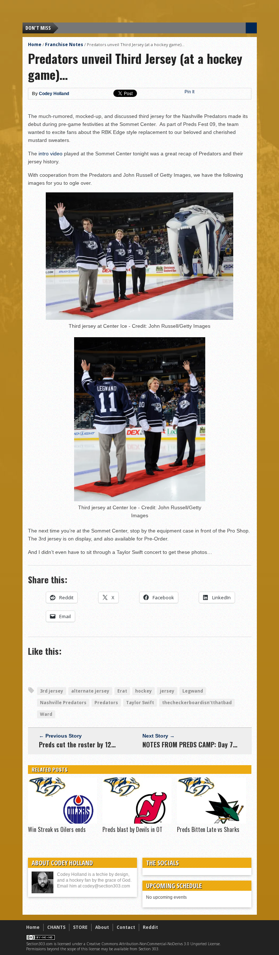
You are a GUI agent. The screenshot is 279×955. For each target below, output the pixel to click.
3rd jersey (51, 691)
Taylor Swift (140, 702)
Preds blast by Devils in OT (132, 829)
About (102, 927)
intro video (50, 153)
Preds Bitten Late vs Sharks (208, 829)
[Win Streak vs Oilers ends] (62, 822)
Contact (126, 927)
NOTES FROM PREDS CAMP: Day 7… (189, 744)
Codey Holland (54, 93)
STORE (80, 927)
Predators (106, 702)
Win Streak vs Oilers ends (57, 829)
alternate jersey (90, 691)
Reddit (150, 927)
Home (34, 44)
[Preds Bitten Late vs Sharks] (211, 822)
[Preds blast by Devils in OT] (136, 822)
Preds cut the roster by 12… (77, 744)
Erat (122, 691)
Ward (46, 714)
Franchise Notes (64, 44)
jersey (167, 691)
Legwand (192, 691)
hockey (143, 691)
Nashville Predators (63, 702)
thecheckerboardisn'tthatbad (197, 702)
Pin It (189, 91)
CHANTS (56, 927)
